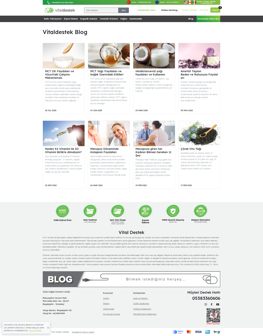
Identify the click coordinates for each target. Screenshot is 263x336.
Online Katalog (169, 10)
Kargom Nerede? (190, 10)
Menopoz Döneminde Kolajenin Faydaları (104, 150)
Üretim (106, 298)
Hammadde (136, 18)
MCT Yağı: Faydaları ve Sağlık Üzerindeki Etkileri (106, 72)
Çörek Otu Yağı (191, 149)
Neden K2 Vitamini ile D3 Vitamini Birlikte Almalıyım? (63, 150)
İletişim (106, 303)
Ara (123, 10)
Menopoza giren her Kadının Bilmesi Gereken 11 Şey (153, 152)
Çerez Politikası (35, 330)
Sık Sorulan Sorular (111, 314)
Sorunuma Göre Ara (208, 18)
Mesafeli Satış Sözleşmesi (144, 314)
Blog (190, 18)
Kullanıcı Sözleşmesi (142, 309)
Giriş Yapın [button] (204, 10)
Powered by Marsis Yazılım (83, 332)
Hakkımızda (108, 309)
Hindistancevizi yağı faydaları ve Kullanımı (150, 72)
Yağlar (123, 18)
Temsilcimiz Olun (146, 10)
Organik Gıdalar (89, 18)
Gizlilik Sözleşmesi (141, 303)
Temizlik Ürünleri (109, 18)
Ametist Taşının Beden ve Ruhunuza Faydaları (199, 74)
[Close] (48, 327)
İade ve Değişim (140, 298)
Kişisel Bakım (71, 18)
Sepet (216, 9)
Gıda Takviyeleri (53, 18)
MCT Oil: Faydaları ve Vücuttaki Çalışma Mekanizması (59, 74)
